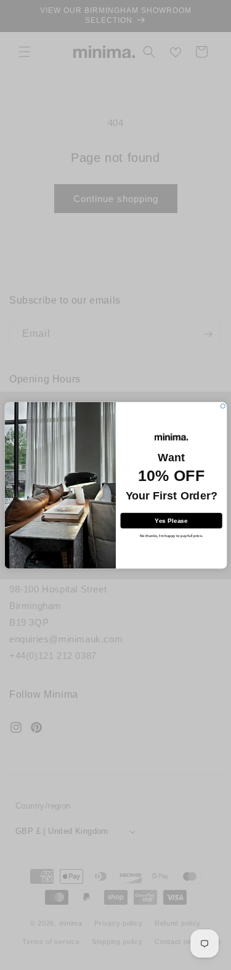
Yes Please (171, 520)
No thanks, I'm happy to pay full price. (170, 536)
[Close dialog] (223, 405)
